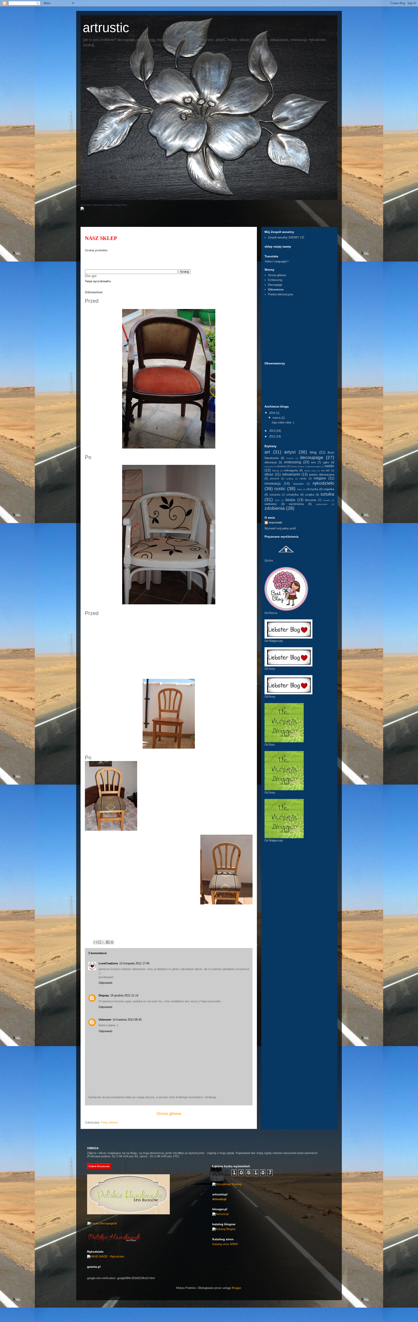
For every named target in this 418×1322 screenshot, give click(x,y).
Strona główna (168, 1113)
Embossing (275, 280)
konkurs (282, 466)
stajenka (329, 489)
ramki (303, 478)
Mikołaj (275, 470)
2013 (272, 430)
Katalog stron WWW (225, 1244)
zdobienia (275, 508)
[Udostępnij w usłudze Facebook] (108, 942)
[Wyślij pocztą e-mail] (95, 942)
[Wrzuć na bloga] (99, 942)
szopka (309, 494)
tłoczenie (310, 500)
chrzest (289, 458)
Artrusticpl (86, 205)
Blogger (236, 1288)
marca (277, 417)
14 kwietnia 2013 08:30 (127, 1019)
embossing (292, 462)
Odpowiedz (106, 982)
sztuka (327, 493)
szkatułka (274, 494)
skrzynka (312, 489)
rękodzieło (323, 483)
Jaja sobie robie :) (282, 422)
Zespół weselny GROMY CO (286, 237)
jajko (326, 462)
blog (313, 452)
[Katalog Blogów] (223, 1229)
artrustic (106, 27)
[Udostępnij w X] (103, 942)
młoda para (310, 470)
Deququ (104, 995)
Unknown (105, 1019)
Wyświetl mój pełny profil (280, 528)
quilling (289, 478)
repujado (298, 483)
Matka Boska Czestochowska (306, 466)
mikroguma (291, 470)
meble (329, 466)
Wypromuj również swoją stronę (110, 205)
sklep (299, 489)
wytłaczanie (321, 504)
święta (290, 500)
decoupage (311, 457)
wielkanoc (271, 504)
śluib (277, 500)
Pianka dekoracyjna (280, 294)
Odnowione (275, 289)
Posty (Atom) (109, 1122)
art (267, 451)
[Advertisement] (160, 219)
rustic (280, 488)
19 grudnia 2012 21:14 (124, 995)
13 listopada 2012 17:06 (134, 963)
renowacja (273, 483)
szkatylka (292, 494)
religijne (320, 478)
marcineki (275, 522)
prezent (274, 478)
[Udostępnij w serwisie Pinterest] (112, 942)
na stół (325, 470)
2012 (272, 436)
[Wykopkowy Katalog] (226, 1184)
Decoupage (275, 284)
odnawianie (291, 474)
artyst (290, 451)
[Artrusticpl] (82, 209)
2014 (272, 413)
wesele (326, 500)
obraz (269, 474)
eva (313, 462)
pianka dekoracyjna (321, 474)
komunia (269, 466)
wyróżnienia (296, 504)
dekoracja (271, 462)
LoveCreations (108, 963)
